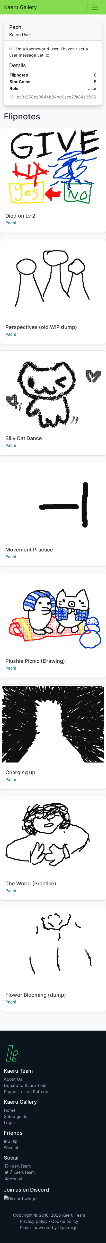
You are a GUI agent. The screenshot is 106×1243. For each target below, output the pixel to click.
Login (9, 1122)
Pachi (10, 222)
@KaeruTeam (22, 1172)
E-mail (16, 1178)
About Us (13, 1079)
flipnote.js (67, 1227)
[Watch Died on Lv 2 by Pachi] (53, 168)
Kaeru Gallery (20, 7)
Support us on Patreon (26, 1091)
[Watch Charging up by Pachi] (53, 724)
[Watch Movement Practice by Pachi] (53, 502)
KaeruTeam (20, 1166)
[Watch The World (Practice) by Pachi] (53, 836)
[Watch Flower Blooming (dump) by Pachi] (53, 947)
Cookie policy (64, 1221)
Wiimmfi (12, 1147)
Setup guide (15, 1116)
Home (9, 1110)
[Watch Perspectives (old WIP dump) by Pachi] (53, 279)
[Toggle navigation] (94, 7)
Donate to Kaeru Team (26, 1085)
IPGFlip (10, 1141)
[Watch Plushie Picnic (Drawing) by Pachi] (53, 613)
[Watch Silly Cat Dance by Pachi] (53, 390)
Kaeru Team (73, 1215)
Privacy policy (34, 1221)
